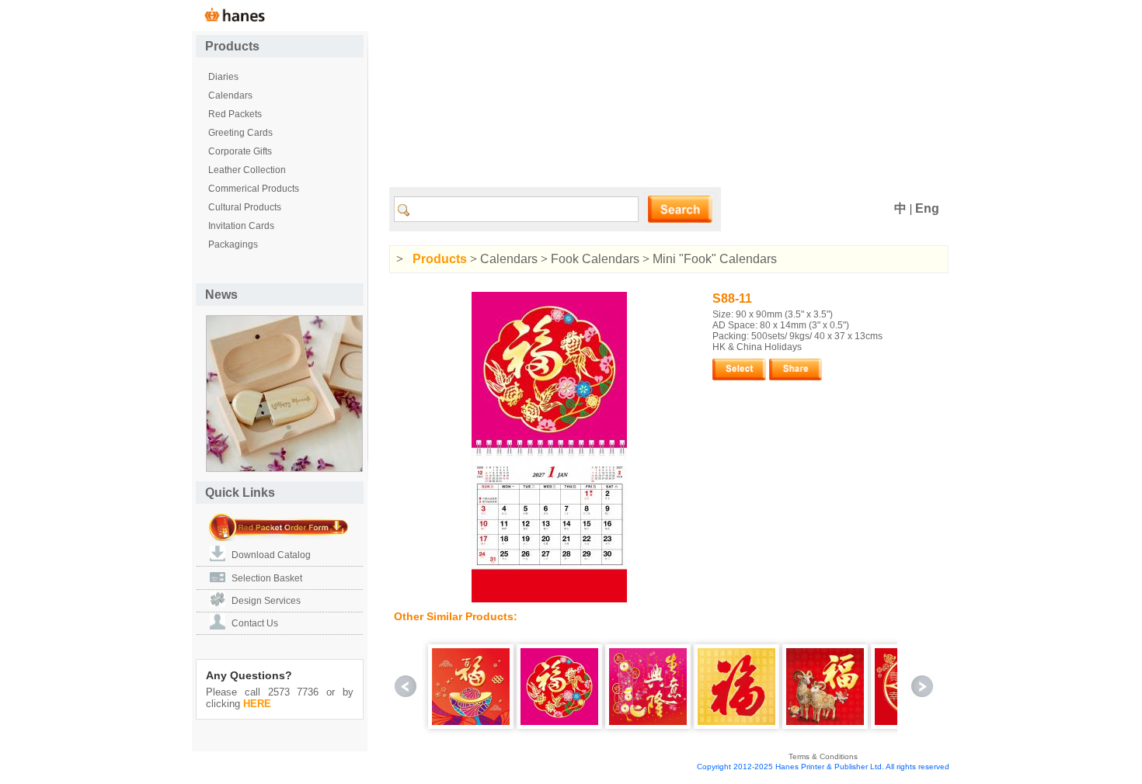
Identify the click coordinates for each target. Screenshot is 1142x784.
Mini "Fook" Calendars (715, 258)
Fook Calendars (595, 258)
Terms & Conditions (823, 756)
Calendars (509, 258)
